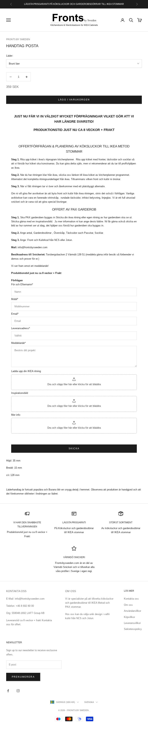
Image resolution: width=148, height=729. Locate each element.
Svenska (89, 702)
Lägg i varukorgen (74, 99)
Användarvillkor (132, 610)
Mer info (15, 414)
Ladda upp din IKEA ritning (26, 371)
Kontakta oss (131, 598)
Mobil (14, 299)
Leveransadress (20, 328)
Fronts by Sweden (18, 39)
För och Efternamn (22, 284)
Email (14, 313)
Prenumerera (23, 676)
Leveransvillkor (132, 623)
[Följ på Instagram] (18, 691)
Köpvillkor (129, 617)
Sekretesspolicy (133, 629)
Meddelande (18, 343)
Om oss (128, 604)
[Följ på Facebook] (8, 691)
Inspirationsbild (19, 393)
